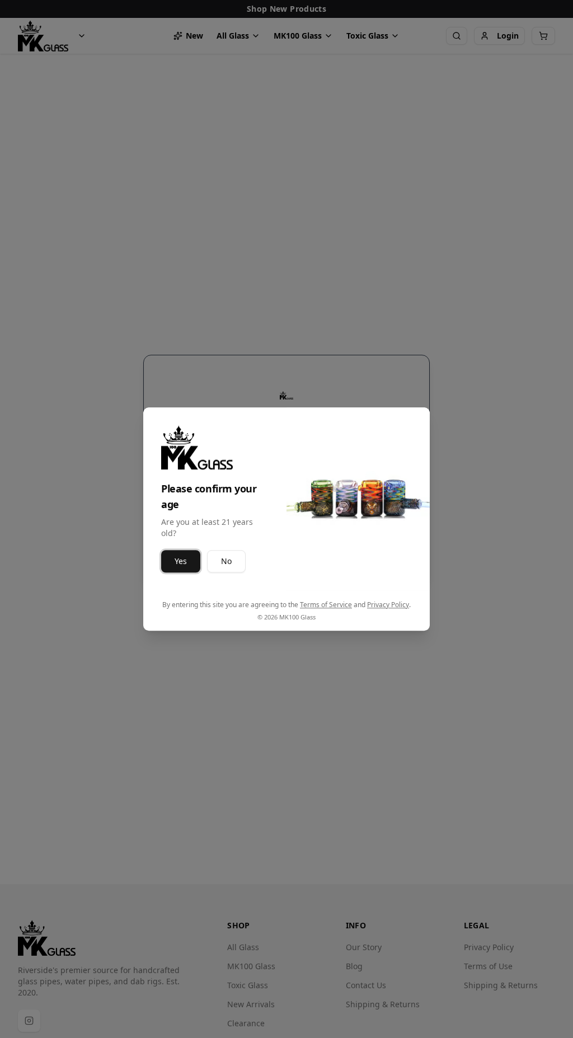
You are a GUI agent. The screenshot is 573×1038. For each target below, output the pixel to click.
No (226, 561)
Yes (181, 561)
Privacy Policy (388, 604)
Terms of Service (326, 604)
